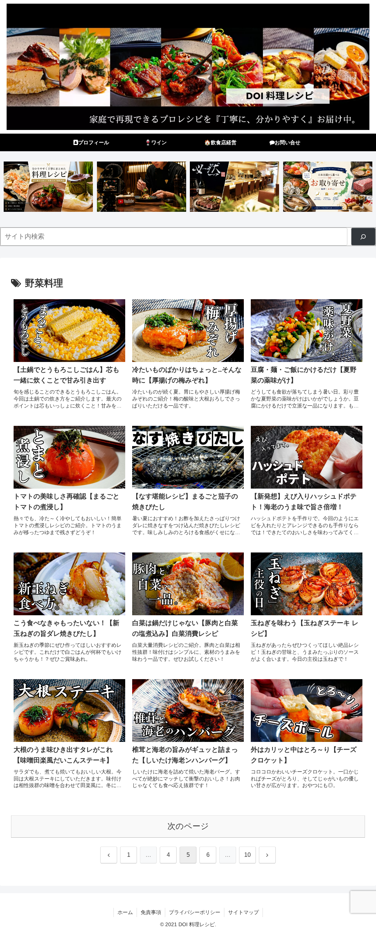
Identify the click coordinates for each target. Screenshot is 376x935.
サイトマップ (243, 912)
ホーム (125, 912)
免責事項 (151, 912)
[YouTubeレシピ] (141, 187)
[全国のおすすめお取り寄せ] (327, 187)
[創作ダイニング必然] (234, 187)
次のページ (188, 826)
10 (247, 855)
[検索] (363, 237)
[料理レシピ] (48, 187)
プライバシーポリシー (194, 912)
